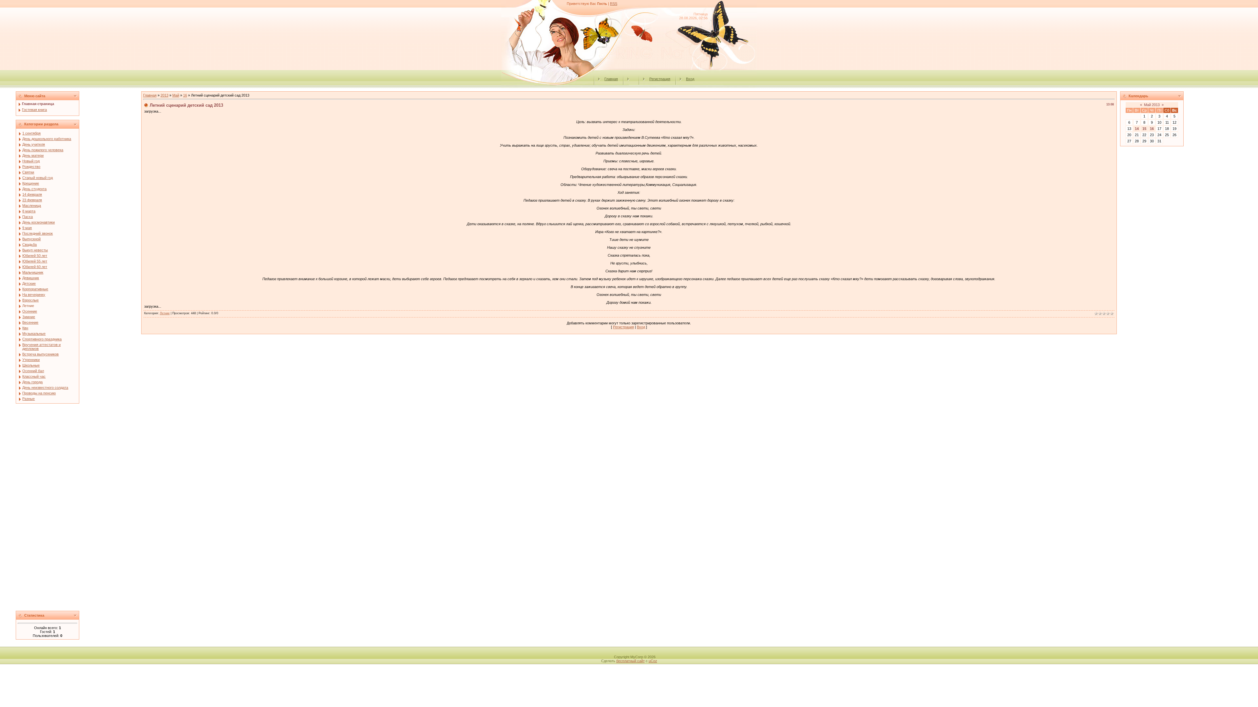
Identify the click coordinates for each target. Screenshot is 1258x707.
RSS (613, 4)
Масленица (31, 206)
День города (32, 382)
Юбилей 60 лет (34, 267)
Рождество (31, 167)
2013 (164, 95)
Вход (690, 79)
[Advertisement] (77, 509)
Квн (25, 328)
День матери (33, 155)
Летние (28, 306)
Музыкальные (34, 333)
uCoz (653, 661)
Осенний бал (33, 371)
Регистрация (659, 79)
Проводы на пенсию (39, 393)
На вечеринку (33, 295)
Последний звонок (37, 233)
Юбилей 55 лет (34, 261)
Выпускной (31, 239)
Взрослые (30, 300)
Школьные (31, 365)
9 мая (27, 228)
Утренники (31, 360)
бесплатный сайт (630, 661)
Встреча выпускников (40, 354)
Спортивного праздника (42, 339)
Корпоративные (35, 289)
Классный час (34, 376)
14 (1137, 129)
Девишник (30, 278)
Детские (29, 283)
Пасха (27, 217)
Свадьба (29, 244)
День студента (34, 189)
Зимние (28, 317)
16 (185, 95)
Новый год (31, 161)
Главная (611, 79)
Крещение (30, 183)
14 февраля (32, 194)
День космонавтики (38, 222)
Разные (28, 399)
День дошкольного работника (46, 139)
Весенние (30, 322)
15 (1144, 129)
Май (175, 95)
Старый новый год (37, 178)
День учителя (33, 144)
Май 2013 (1152, 105)
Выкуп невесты (35, 250)
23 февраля (32, 200)
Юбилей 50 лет (34, 256)
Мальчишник (32, 272)
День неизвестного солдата (45, 388)
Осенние (29, 311)
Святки (28, 172)
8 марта (28, 211)
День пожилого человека (42, 150)
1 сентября (31, 133)
